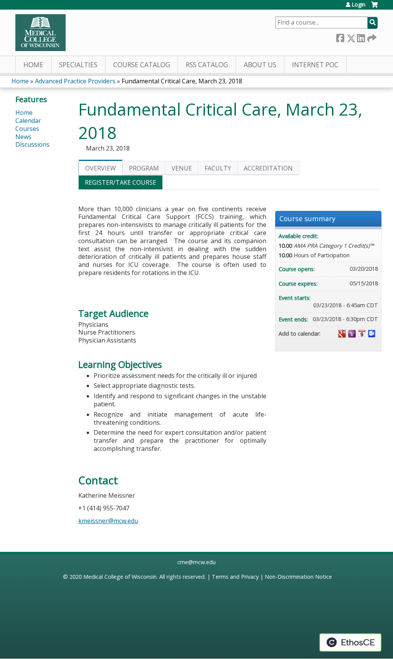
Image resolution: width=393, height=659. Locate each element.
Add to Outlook (372, 334)
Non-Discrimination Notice (298, 576)
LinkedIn (361, 36)
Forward (371, 36)
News (23, 136)
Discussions (32, 144)
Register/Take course (120, 182)
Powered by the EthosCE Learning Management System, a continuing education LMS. (350, 642)
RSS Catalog (207, 64)
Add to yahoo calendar (352, 334)
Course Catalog (141, 64)
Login (358, 4)
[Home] (40, 33)
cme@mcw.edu (196, 562)
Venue (182, 168)
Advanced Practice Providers (75, 81)
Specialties (78, 64)
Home (33, 64)
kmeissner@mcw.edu (108, 521)
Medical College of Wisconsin (120, 576)
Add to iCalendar (362, 333)
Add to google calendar (342, 334)
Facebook (340, 36)
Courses (27, 128)
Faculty (218, 168)
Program (144, 168)
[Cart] (374, 7)
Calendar (28, 120)
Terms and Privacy (235, 576)
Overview (100, 168)
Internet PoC (315, 64)
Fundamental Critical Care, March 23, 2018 (182, 81)
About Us (260, 64)
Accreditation (268, 168)
